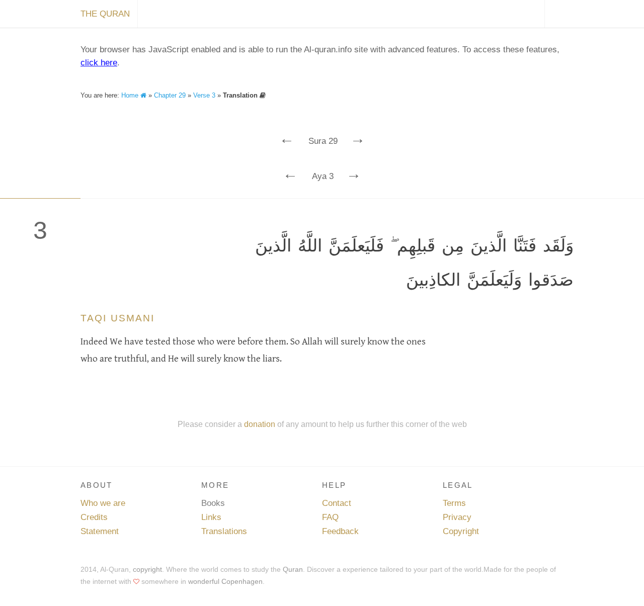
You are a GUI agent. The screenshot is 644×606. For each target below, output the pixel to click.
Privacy (457, 517)
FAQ (330, 517)
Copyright (461, 531)
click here (98, 62)
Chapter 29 (170, 95)
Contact (336, 503)
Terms (454, 503)
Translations (224, 531)
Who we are (102, 503)
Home (130, 95)
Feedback (340, 531)
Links (211, 517)
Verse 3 (204, 95)
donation (259, 423)
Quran (293, 569)
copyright (147, 569)
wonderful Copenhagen (225, 581)
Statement (99, 531)
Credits (94, 517)
